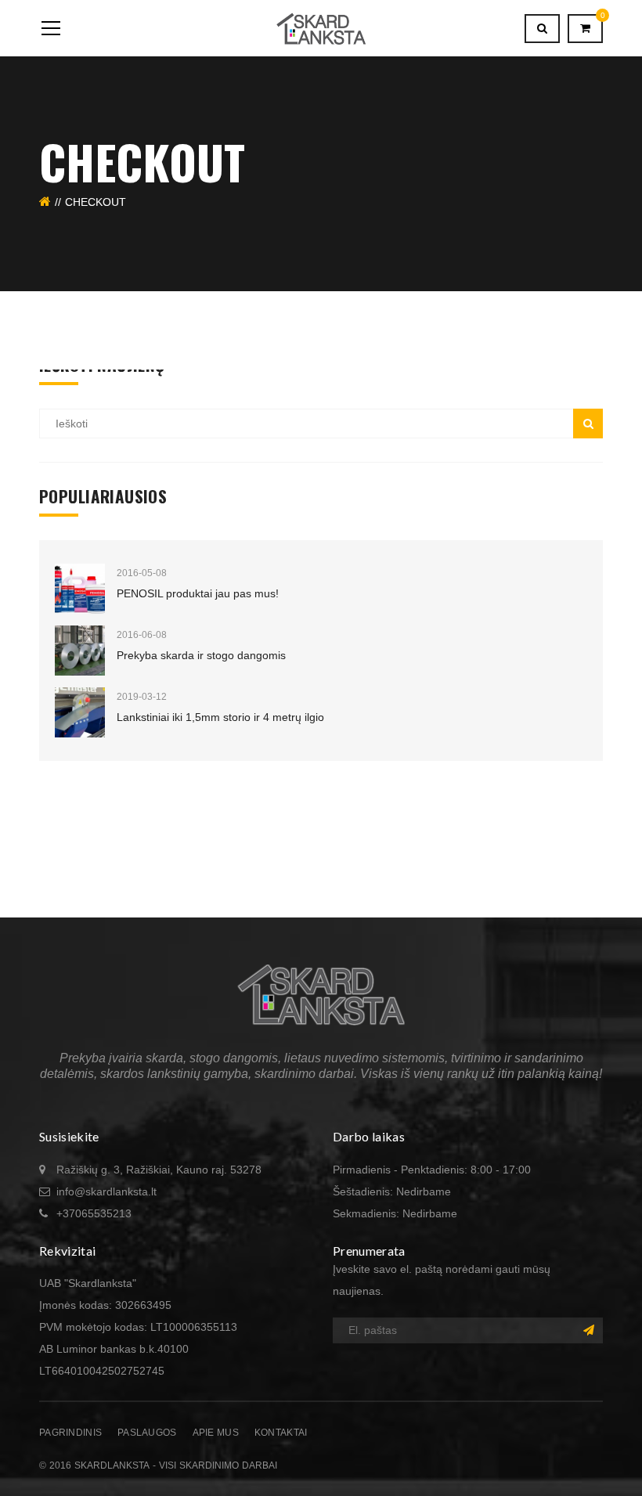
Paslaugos (147, 1432)
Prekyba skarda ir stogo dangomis (201, 655)
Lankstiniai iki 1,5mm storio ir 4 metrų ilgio (220, 717)
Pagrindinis (70, 1432)
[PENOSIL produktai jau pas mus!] (80, 589)
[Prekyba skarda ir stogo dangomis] (80, 650)
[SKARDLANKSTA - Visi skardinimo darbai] (321, 28)
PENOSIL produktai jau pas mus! (198, 593)
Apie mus (216, 1432)
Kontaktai (281, 1432)
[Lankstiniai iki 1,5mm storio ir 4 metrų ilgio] (80, 712)
